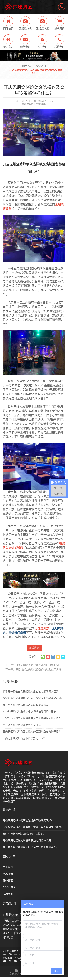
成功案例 (8, 894)
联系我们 (9, 904)
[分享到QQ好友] (4, 961)
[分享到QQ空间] (58, 657)
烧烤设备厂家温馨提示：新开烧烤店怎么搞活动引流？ (33, 698)
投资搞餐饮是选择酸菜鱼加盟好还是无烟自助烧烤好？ (33, 827)
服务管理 (8, 880)
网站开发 (19, 958)
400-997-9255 (17, 920)
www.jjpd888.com (19, 925)
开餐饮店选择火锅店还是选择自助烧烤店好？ (28, 820)
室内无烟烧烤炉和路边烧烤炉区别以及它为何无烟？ (32, 731)
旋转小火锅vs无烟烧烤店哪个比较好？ (24, 833)
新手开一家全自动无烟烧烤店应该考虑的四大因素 (31, 691)
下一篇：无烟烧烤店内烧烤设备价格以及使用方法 (33, 669)
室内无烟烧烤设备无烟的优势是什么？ (24, 738)
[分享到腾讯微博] (53, 657)
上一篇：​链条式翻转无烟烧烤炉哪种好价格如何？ (33, 665)
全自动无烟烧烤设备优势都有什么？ (23, 725)
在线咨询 (34, 647)
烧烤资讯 (41, 66)
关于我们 (8, 867)
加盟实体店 (9, 887)
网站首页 (27, 66)
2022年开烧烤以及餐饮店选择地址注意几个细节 (29, 711)
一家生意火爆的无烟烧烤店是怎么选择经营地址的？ (32, 718)
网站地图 (7, 958)
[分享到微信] (43, 657)
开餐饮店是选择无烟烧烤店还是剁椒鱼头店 (27, 840)
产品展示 (8, 874)
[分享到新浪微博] (48, 657)
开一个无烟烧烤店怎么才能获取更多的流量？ (28, 705)
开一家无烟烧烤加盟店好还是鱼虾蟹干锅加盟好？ (31, 847)
